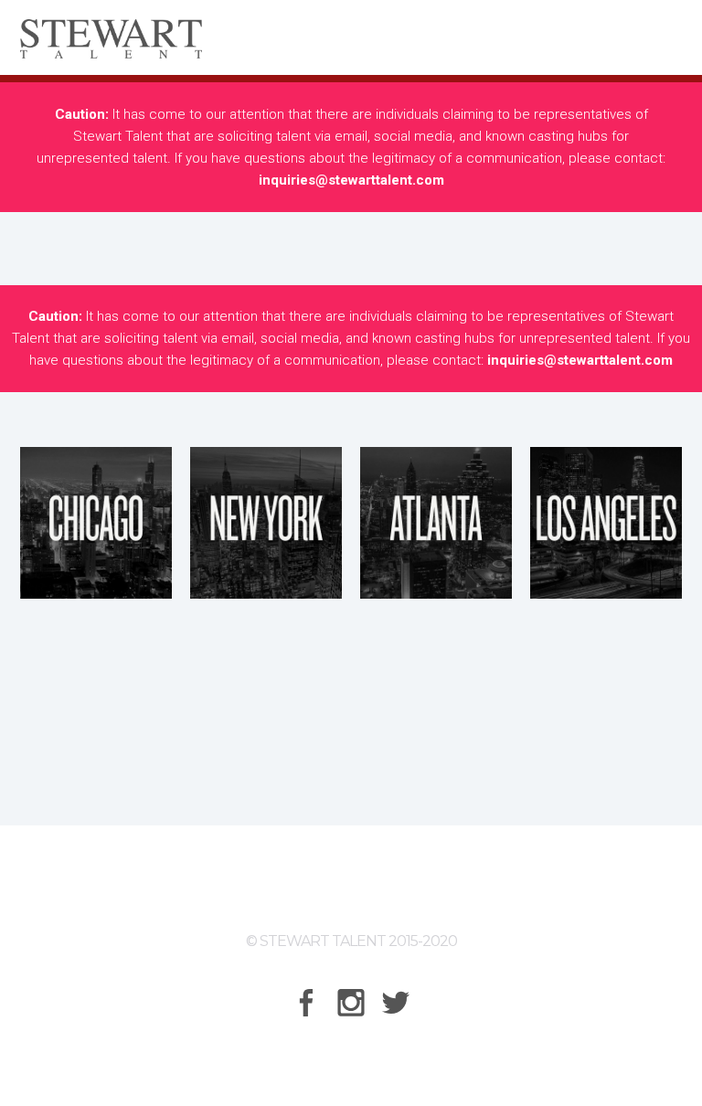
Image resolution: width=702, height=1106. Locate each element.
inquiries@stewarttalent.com (351, 180)
